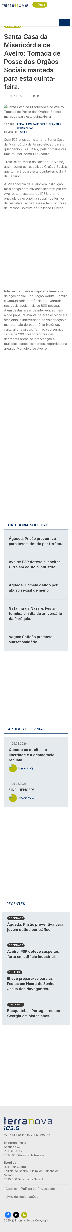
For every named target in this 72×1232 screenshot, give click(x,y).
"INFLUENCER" (22, 790)
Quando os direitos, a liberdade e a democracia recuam (31, 755)
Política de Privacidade (38, 1189)
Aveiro (23, 132)
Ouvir (41, 4)
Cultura (15, 972)
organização (25, 128)
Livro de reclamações (22, 1197)
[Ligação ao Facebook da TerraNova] (8, 1215)
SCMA (20, 124)
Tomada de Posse (36, 124)
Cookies (12, 1189)
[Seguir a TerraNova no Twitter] (16, 1215)
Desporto (16, 1004)
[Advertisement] (36, 250)
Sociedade (16, 918)
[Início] (15, 4)
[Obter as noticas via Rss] (24, 1215)
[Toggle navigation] (64, 22)
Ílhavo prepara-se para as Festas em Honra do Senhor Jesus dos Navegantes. (31, 983)
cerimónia (55, 124)
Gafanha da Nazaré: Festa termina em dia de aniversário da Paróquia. (35, 613)
